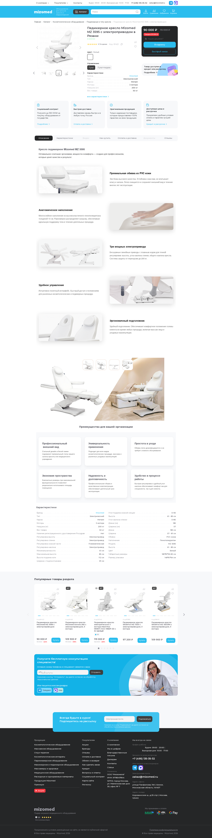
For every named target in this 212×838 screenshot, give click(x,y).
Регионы (86, 784)
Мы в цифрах (114, 749)
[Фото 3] (46, 616)
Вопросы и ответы (91, 773)
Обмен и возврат (90, 760)
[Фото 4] (50, 616)
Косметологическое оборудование (68, 22)
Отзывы (86, 752)
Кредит (86, 768)
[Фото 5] (54, 616)
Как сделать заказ (91, 765)
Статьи (110, 767)
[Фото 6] (58, 616)
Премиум (39, 784)
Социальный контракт (93, 776)
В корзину (159, 45)
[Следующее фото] (58, 602)
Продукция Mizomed (44, 781)
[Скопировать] (122, 44)
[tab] (44, 138)
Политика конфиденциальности (163, 830)
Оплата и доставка (91, 757)
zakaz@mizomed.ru (157, 3)
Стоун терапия (41, 752)
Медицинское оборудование (49, 773)
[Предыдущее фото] (39, 602)
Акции (85, 744)
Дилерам (112, 759)
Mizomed (133, 76)
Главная (37, 22)
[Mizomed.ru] (43, 11)
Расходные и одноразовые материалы (54, 776)
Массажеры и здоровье (46, 768)
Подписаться (145, 719)
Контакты (77, 3)
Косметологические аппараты (49, 757)
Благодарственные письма (117, 754)
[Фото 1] (39, 616)
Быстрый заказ (160, 51)
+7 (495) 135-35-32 (139, 3)
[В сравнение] (135, 42)
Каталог (83, 12)
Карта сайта (88, 781)
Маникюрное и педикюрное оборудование (56, 765)
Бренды (86, 749)
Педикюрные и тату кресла (99, 22)
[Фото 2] (43, 616)
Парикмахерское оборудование (50, 760)
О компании (113, 744)
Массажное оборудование (47, 749)
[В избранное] (135, 46)
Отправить (95, 672)
